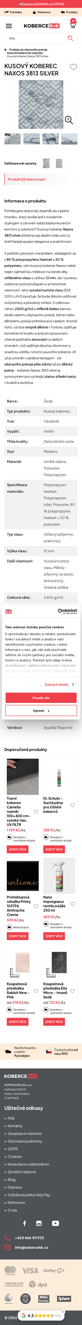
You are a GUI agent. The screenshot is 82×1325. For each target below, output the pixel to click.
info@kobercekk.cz (31, 1247)
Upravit (38, 710)
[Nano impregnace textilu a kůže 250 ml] (59, 876)
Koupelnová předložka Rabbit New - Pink (18, 990)
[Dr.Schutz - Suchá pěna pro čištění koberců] (59, 777)
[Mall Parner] (43, 1299)
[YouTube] (55, 1223)
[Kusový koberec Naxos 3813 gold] (59, 163)
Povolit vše (41, 698)
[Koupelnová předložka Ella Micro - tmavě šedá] (59, 962)
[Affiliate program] (8, 1298)
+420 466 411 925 (29, 1237)
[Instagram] (39, 1223)
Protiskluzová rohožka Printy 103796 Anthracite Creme (19, 906)
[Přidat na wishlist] (73, 67)
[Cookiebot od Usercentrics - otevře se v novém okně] (58, 612)
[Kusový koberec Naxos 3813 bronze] (46, 163)
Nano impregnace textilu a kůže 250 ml (54, 903)
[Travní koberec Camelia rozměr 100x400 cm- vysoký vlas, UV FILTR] (23, 777)
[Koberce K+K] (41, 25)
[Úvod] (5, 49)
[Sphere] (64, 1299)
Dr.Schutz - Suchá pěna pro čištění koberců (53, 805)
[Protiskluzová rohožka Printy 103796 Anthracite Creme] (23, 876)
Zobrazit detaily (57, 684)
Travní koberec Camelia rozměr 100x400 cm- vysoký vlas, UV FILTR (19, 811)
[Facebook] (24, 1223)
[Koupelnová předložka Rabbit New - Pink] (23, 962)
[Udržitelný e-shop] (25, 1298)
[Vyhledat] (70, 38)
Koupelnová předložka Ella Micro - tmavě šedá (55, 990)
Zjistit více (17, 849)
